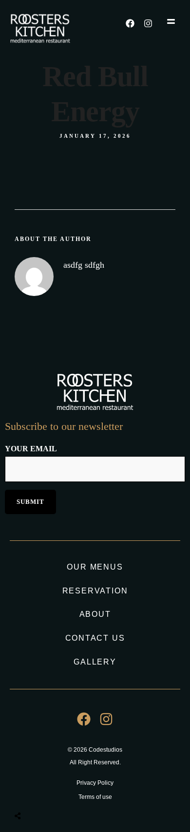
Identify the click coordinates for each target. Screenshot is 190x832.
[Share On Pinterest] (56, 793)
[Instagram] (148, 23)
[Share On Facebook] (28, 793)
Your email (31, 448)
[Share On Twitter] (42, 793)
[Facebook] (130, 23)
